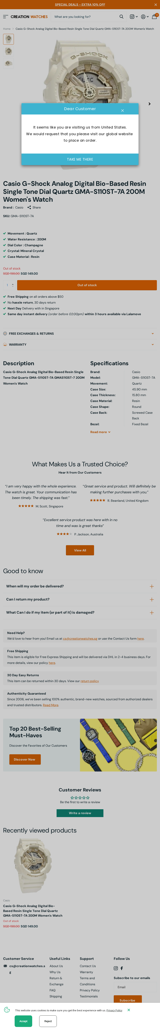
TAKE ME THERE (80, 159)
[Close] (141, 1010)
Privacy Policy (114, 1010)
